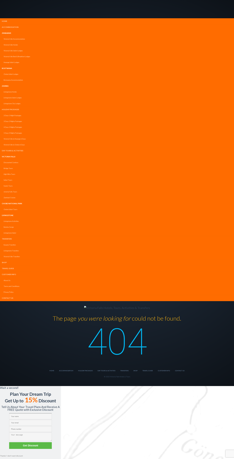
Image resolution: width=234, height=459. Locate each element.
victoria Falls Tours (10, 192)
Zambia (5, 86)
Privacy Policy (9, 292)
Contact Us (7, 298)
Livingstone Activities (11, 221)
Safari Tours (8, 180)
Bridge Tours (8, 168)
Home (4, 21)
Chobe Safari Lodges (11, 74)
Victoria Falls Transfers (12, 257)
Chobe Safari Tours (10, 209)
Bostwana (7, 68)
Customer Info (9, 274)
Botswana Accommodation (13, 80)
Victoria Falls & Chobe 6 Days (14, 145)
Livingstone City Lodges (12, 104)
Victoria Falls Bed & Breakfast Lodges (17, 56)
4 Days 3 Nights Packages (13, 127)
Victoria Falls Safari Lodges (13, 51)
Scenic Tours (8, 186)
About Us (7, 280)
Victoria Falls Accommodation (14, 39)
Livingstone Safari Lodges (13, 98)
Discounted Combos (11, 162)
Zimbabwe (6, 33)
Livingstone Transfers (11, 251)
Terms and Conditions (11, 286)
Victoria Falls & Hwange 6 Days (15, 139)
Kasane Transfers (10, 245)
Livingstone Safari (10, 233)
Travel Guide (8, 268)
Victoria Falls (8, 157)
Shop (4, 262)
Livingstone (7, 215)
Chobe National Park (12, 203)
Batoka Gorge (9, 227)
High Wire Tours (9, 174)
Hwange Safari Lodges (11, 62)
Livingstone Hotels (10, 92)
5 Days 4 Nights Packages (13, 133)
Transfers (7, 239)
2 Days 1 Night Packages (12, 115)
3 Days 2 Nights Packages (13, 121)
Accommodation (10, 27)
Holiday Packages (10, 109)
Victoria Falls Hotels (11, 45)
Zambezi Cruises (9, 198)
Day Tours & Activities (12, 151)
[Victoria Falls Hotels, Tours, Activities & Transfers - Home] (117, 308)
